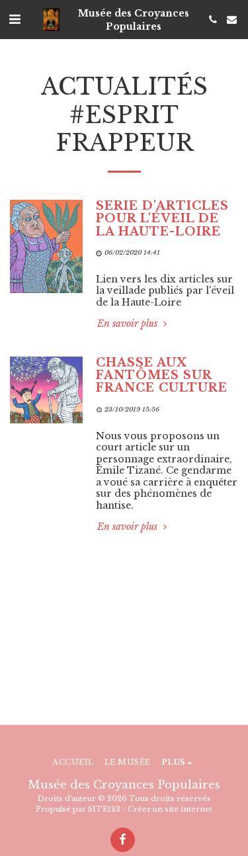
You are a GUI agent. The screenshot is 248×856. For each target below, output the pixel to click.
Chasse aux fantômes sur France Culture (161, 375)
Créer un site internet (170, 809)
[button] (14, 19)
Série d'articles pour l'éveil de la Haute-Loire (162, 218)
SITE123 (104, 809)
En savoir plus (128, 323)
